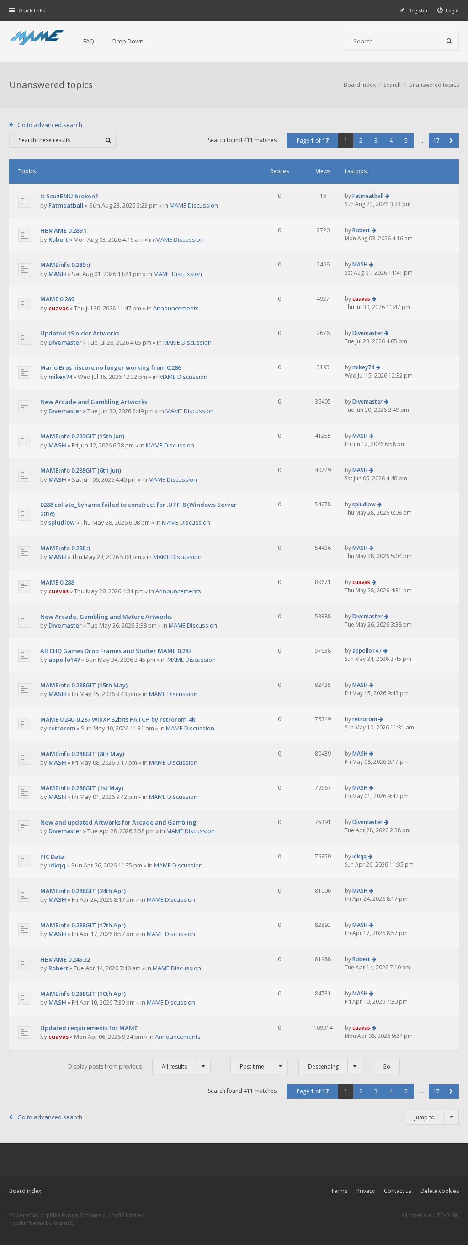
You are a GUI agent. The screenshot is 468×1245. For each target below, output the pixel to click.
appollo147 (64, 659)
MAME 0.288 (57, 582)
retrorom (61, 728)
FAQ (88, 41)
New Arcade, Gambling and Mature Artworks (106, 616)
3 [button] (376, 140)
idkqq (57, 865)
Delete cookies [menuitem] (439, 1191)
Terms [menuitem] (339, 1191)
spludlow (61, 522)
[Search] (449, 41)
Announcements (176, 308)
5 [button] (406, 140)
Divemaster (65, 342)
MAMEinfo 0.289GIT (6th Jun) (80, 470)
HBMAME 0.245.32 (65, 959)
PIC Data (52, 856)
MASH (57, 274)
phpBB (48, 1215)
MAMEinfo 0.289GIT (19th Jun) (82, 436)
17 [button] (436, 140)
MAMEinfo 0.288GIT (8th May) (82, 754)
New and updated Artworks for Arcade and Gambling (118, 822)
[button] (451, 140)
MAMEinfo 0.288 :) (65, 548)
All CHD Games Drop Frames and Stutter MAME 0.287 (115, 651)
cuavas (58, 308)
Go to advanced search (49, 125)
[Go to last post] (387, 196)
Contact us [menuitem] (397, 1191)
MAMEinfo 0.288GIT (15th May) (84, 685)
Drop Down (128, 41)
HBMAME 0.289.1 (63, 230)
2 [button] (360, 140)
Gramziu (63, 1222)
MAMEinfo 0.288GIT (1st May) (81, 788)
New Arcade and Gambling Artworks (93, 402)
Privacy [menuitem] (365, 1191)
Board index (25, 1191)
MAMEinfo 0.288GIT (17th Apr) (83, 925)
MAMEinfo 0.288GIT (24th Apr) (83, 891)
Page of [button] (313, 140)
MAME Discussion (194, 205)
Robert (58, 239)
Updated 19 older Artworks (79, 333)
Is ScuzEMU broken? (69, 196)
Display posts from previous (127, 1066)
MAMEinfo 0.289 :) (65, 265)
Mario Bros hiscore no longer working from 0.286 (110, 367)
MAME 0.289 (57, 299)
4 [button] (391, 140)
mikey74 (60, 376)
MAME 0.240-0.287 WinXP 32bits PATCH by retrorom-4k (117, 719)
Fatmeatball (66, 205)
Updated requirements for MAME (89, 1028)
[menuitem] (448, 10)
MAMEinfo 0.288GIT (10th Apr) (83, 994)
